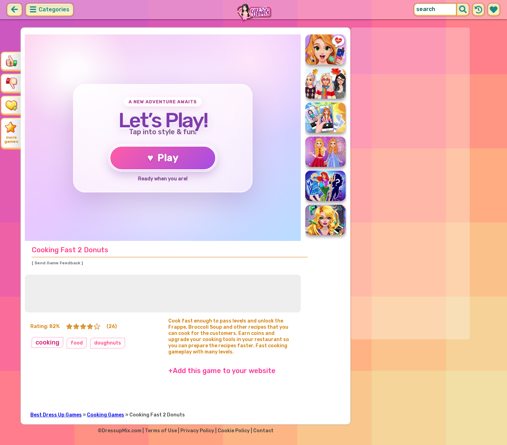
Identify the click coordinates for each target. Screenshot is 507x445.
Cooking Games (105, 415)
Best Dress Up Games (56, 415)
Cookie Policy (234, 431)
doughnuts (107, 343)
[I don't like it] (11, 83)
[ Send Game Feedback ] (57, 263)
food (77, 343)
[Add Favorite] (11, 105)
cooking (47, 342)
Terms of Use (161, 431)
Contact (263, 431)
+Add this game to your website (222, 371)
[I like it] (11, 61)
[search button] (463, 9)
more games (11, 139)
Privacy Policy (197, 431)
